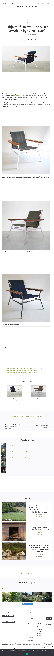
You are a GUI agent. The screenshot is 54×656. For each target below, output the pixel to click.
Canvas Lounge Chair (38, 401)
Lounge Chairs (15, 416)
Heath (32, 176)
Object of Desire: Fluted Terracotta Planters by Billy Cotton (20, 370)
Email (40, 635)
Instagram (40, 629)
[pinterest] (6, 3)
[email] (14, 3)
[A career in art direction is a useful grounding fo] (47, 597)
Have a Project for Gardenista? (31, 640)
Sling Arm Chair (14, 401)
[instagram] (8, 3)
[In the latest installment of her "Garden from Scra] (27, 597)
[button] (37, 3)
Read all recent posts (27, 573)
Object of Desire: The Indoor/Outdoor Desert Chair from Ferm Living (22, 368)
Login (48, 3)
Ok (27, 654)
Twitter (40, 633)
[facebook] (10, 3)
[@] (5, 589)
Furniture (21, 416)
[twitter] (12, 3)
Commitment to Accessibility (31, 637)
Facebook (40, 631)
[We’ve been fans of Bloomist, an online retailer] (7, 597)
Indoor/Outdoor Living (27, 22)
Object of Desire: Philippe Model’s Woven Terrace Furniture (20, 372)
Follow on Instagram (28, 603)
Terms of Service (29, 632)
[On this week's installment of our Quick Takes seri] (37, 597)
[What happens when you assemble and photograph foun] (17, 597)
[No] (52, 652)
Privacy (29, 634)
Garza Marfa (17, 95)
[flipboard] (3, 3)
